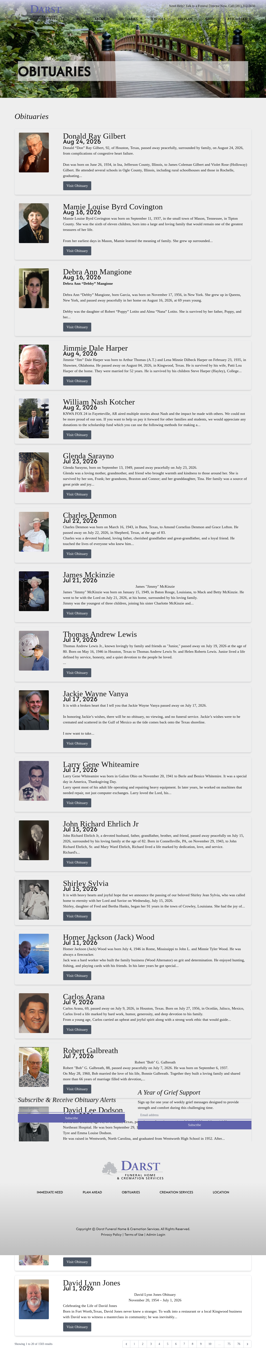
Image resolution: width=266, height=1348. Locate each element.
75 (229, 1344)
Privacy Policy (111, 1234)
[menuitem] (81, 19)
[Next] (247, 1344)
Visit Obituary (77, 186)
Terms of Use (133, 1234)
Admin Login (155, 1234)
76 (238, 1344)
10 (209, 1344)
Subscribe (71, 1118)
